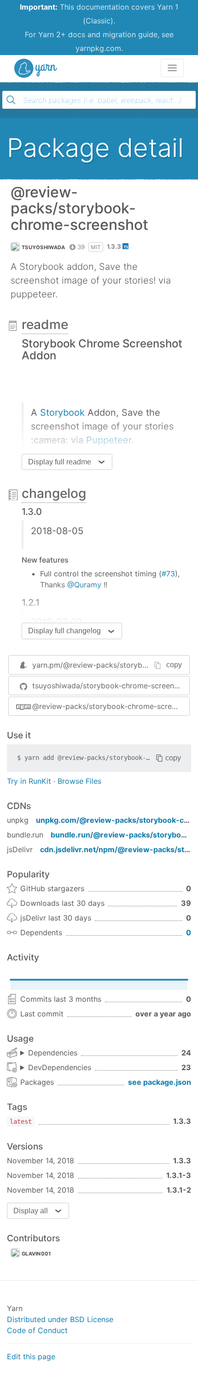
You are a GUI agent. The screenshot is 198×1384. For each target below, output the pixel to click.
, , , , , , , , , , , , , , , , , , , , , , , (48, 1053)
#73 (168, 573)
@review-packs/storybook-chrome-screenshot (110, 706)
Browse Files (79, 781)
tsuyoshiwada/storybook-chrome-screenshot (110, 685)
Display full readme (59, 462)
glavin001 (36, 1253)
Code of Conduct (37, 1330)
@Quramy (84, 584)
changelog (54, 493)
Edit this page (31, 1356)
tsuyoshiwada (43, 247)
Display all (30, 1211)
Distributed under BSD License (60, 1319)
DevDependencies (59, 1067)
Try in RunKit (29, 781)
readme (45, 324)
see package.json (159, 1082)
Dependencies (52, 1052)
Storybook (62, 412)
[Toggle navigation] (172, 68)
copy (174, 665)
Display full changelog (64, 631)
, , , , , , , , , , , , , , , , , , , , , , (55, 1068)
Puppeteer (108, 440)
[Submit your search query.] (11, 100)
